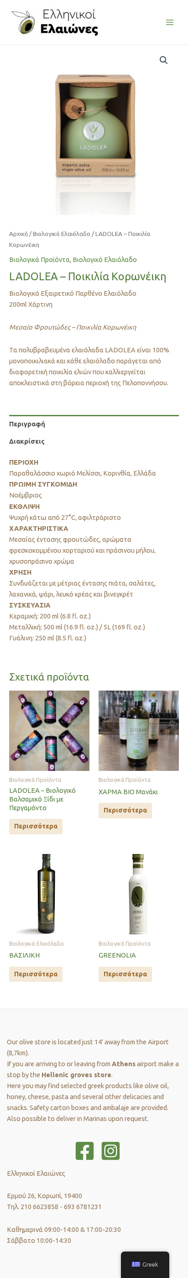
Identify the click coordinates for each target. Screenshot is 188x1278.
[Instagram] (110, 1151)
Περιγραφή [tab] (27, 424)
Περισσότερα (35, 826)
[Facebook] (84, 1151)
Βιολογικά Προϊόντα (39, 259)
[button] (164, 60)
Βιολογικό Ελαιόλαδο (61, 233)
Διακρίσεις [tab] (27, 441)
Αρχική (18, 233)
